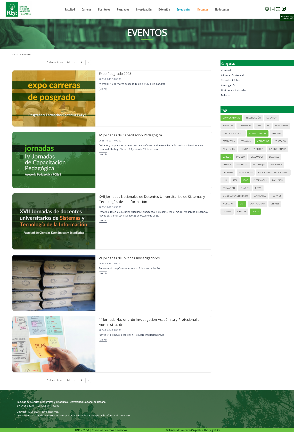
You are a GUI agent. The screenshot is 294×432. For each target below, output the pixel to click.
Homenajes (259, 164)
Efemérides (242, 164)
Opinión (227, 211)
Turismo (276, 133)
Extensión (271, 117)
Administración (257, 133)
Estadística (229, 141)
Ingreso (240, 156)
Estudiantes (281, 125)
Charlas (245, 188)
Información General (232, 75)
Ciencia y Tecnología (252, 149)
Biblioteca (276, 164)
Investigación (228, 85)
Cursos (227, 156)
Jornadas (228, 125)
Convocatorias (231, 117)
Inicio (15, 54)
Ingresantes (260, 180)
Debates (225, 95)
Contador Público (230, 80)
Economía (246, 141)
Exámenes (274, 156)
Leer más (103, 89)
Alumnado (226, 70)
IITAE (245, 180)
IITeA (235, 180)
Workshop (228, 203)
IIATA (259, 125)
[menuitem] (70, 9)
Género (227, 164)
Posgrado (280, 141)
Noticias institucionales (233, 90)
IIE (268, 125)
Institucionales (277, 149)
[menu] (147, 9)
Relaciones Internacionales (273, 172)
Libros (255, 211)
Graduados (257, 156)
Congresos (245, 125)
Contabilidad (257, 203)
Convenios (263, 141)
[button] (287, 17)
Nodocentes (245, 172)
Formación (229, 188)
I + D (225, 180)
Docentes (228, 172)
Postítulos (229, 149)
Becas (258, 188)
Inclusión (277, 180)
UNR (242, 203)
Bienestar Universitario (235, 195)
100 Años (276, 195)
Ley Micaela (260, 195)
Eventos (26, 54)
